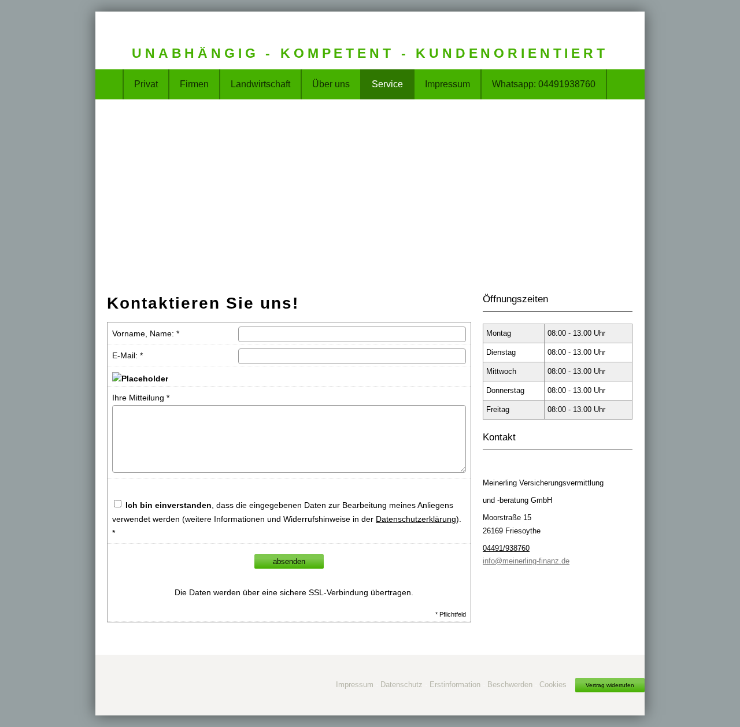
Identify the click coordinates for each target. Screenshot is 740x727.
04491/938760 (506, 548)
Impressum (354, 684)
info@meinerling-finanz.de (526, 561)
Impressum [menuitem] (447, 84)
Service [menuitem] (387, 84)
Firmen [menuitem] (194, 84)
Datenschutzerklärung (416, 519)
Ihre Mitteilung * (140, 397)
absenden (289, 561)
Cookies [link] (553, 684)
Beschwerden (509, 684)
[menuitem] (109, 84)
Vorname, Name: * (145, 333)
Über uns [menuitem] (331, 84)
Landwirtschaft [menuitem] (260, 84)
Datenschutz (401, 684)
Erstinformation (455, 684)
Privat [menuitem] (146, 84)
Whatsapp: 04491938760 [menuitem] (543, 84)
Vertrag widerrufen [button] (610, 685)
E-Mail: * (127, 355)
